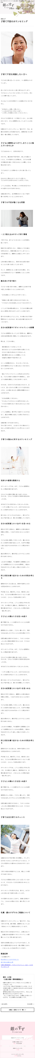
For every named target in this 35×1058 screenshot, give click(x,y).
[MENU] (31, 3)
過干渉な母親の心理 (7, 962)
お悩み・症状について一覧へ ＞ (17, 1010)
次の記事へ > (30, 1004)
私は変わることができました (10, 959)
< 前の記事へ (4, 1004)
